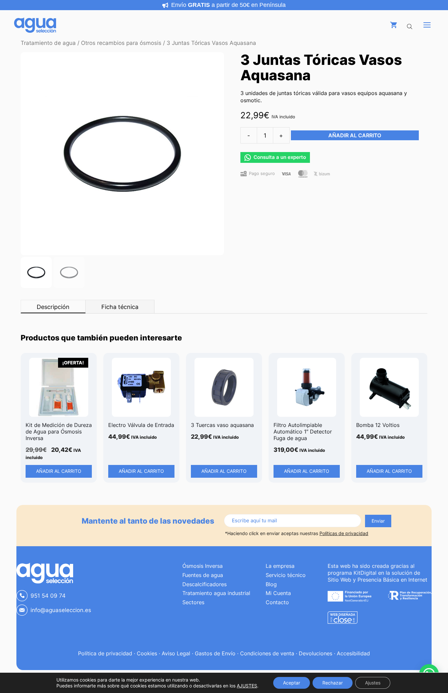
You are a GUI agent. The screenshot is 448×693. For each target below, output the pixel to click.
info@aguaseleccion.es (61, 610)
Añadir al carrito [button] (58, 471)
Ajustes (372, 682)
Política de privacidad (105, 653)
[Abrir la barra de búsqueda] (410, 25)
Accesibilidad (353, 653)
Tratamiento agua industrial (216, 593)
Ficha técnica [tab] (119, 306)
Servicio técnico (286, 575)
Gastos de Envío (215, 653)
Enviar (378, 521)
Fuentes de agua (202, 575)
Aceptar (291, 682)
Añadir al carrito (354, 135)
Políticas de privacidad (343, 533)
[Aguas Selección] (35, 25)
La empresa (280, 566)
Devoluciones (315, 653)
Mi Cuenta (278, 593)
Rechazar (332, 682)
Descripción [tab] (53, 306)
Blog (271, 584)
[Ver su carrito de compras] (393, 25)
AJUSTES (247, 685)
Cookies (147, 653)
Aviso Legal (176, 653)
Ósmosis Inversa (202, 566)
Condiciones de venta (267, 653)
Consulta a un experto (280, 157)
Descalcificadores (204, 584)
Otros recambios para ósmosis (121, 43)
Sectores (193, 602)
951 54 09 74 (48, 595)
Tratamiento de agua (48, 43)
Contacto (277, 602)
